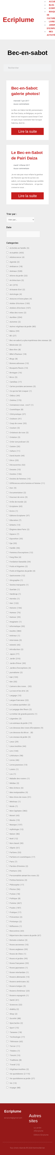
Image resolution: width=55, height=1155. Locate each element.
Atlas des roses (18, 312)
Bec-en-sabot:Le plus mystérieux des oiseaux (30, 340)
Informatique (17, 626)
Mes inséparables (19, 792)
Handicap (15, 594)
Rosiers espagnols (19, 995)
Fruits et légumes (19, 566)
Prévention (16, 917)
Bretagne (16, 372)
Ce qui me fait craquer (21, 391)
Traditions (16, 1060)
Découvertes (17, 465)
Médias (14, 783)
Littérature (16, 755)
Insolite (15, 631)
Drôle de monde (18, 502)
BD (13, 335)
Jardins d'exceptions (20, 668)
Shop (13, 1014)
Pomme (16, 903)
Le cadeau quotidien (20, 705)
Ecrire (14, 511)
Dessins (15, 469)
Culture (15, 451)
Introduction (16, 649)
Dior (13, 488)
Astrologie (16, 294)
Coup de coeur (18, 423)
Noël (14, 838)
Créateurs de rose (19, 432)
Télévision (16, 1041)
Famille (15, 548)
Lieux (14, 741)
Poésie (15, 894)
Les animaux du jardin (21, 723)
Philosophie (17, 885)
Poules (15, 908)
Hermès (15, 598)
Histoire (16, 608)
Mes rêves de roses (20, 797)
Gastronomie (17, 575)
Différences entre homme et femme (27, 483)
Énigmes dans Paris (19, 529)
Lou (13, 774)
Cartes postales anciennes (23, 386)
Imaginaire (16, 622)
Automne (15, 322)
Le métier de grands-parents (23, 714)
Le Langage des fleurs (21, 709)
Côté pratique (18, 414)
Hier (14, 603)
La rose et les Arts (19, 691)
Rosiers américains (19, 981)
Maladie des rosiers (20, 778)
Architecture (17, 280)
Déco (14, 460)
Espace (14, 534)
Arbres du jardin (19, 275)
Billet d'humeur (18, 354)
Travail (15, 1064)
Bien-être (15, 349)
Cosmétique (16, 409)
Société (15, 1018)
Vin (13, 1083)
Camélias (16, 382)
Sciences (16, 1004)
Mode (14, 806)
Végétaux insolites (19, 1069)
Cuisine (15, 446)
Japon (14, 654)
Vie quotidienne (20, 1074)
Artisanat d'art (17, 289)
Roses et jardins (19, 958)
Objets (15, 848)
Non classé (16, 843)
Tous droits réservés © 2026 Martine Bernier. (27, 1148)
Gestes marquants (19, 585)
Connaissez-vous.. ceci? (21, 405)
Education (15, 520)
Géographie (16, 580)
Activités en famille (19, 248)
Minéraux (15, 801)
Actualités (17, 253)
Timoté (15, 1055)
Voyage (15, 1087)
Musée (15, 820)
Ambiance (16, 266)
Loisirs (14, 769)
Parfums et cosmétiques (22, 857)
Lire (14, 751)
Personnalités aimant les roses (24, 875)
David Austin (17, 455)
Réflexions (16, 926)
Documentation (18, 492)
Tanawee (16, 1032)
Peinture (15, 871)
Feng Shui (15, 557)
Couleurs (16, 418)
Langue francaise (19, 700)
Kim (13, 681)
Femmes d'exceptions (21, 552)
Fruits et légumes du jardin (22, 571)
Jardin (15, 658)
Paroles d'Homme (19, 866)
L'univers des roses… (21, 686)
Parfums (15, 852)
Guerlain (15, 589)
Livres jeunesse (18, 765)
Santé (14, 1000)
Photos (15, 889)
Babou (14, 331)
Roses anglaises (19, 949)
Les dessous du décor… (21, 732)
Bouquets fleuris (19, 368)
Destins (16, 474)
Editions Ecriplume (20, 515)
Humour (15, 617)
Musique (16, 824)
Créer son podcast (19, 442)
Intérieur (15, 635)
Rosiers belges (18, 986)
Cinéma (15, 400)
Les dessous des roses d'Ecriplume (26, 728)
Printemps (16, 921)
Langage (15, 695)
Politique (15, 898)
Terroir (15, 1046)
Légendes (15, 718)
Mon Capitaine (18, 811)
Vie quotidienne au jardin (22, 1078)
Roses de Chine (18, 954)
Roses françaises (19, 963)
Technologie (17, 1037)
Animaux (16, 271)
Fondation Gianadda (20, 562)
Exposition (16, 538)
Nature (15, 834)
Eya (13, 543)
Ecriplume (18, 19)
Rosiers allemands (19, 977)
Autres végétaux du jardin (23, 326)
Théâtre (15, 1051)
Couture (15, 428)
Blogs (14, 359)
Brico (13, 377)
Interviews (16, 640)
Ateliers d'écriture (20, 308)
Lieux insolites (18, 746)
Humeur (15, 612)
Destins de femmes (20, 479)
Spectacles (16, 1023)
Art (14, 285)
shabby (14, 1009)
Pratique (15, 912)
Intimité (15, 645)
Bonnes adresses (19, 363)
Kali (14, 677)
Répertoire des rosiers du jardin (25, 935)
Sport (14, 1028)
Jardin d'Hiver (18, 663)
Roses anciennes (19, 944)
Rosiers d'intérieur (20, 991)
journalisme (16, 672)
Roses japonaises (19, 968)
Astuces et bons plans (21, 299)
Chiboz (15, 395)
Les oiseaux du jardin (20, 737)
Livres (14, 760)
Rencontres (17, 931)
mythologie (16, 829)
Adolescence (17, 257)
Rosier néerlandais (19, 972)
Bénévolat (15, 345)
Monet (14, 815)
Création (15, 437)
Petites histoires (18, 880)
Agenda (14, 262)
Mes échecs (16, 788)
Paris (13, 861)
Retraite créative (18, 940)
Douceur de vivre (19, 497)
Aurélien (16, 317)
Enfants (15, 525)
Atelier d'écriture (20, 303)
